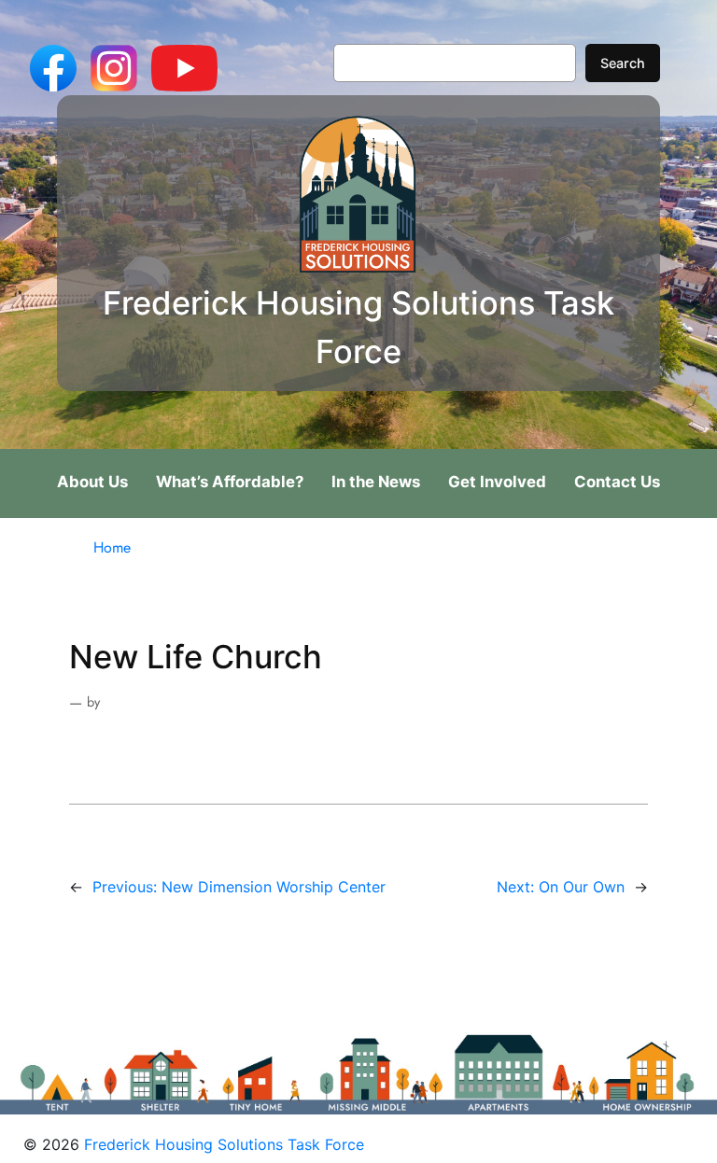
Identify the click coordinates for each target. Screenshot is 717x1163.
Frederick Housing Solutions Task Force (224, 1144)
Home (112, 547)
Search (622, 63)
